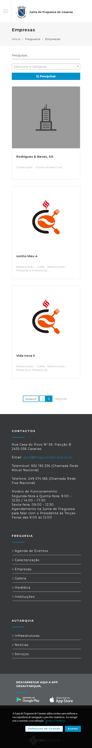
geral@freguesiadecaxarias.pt (48, 457)
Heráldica (22, 587)
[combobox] (46, 66)
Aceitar (73, 728)
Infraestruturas (27, 636)
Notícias (21, 645)
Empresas (22, 569)
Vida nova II (25, 356)
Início (16, 39)
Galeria (20, 578)
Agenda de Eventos (31, 551)
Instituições (24, 597)
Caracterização (27, 560)
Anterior (30, 399)
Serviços (21, 654)
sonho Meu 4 (27, 256)
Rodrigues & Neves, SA (34, 157)
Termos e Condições (55, 720)
